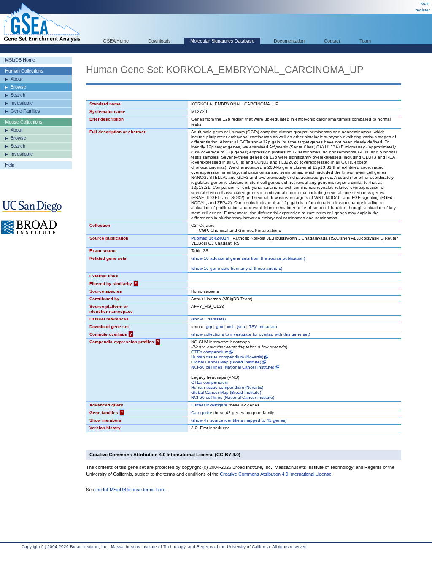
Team (365, 40)
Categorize (201, 412)
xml (230, 326)
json (241, 326)
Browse (18, 86)
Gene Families (25, 110)
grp (209, 326)
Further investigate (209, 405)
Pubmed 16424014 (210, 238)
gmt (219, 326)
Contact (332, 40)
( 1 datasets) (208, 319)
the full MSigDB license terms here (130, 489)
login (425, 3)
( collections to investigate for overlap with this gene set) (250, 334)
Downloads (159, 40)
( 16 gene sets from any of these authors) (236, 268)
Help (9, 164)
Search (18, 94)
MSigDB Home (20, 59)
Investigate (22, 102)
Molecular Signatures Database (222, 40)
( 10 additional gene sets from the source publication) (248, 258)
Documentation (289, 40)
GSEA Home (116, 40)
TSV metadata (263, 326)
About (16, 78)
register (423, 10)
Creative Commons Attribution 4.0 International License (276, 473)
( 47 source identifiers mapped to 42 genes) (238, 420)
